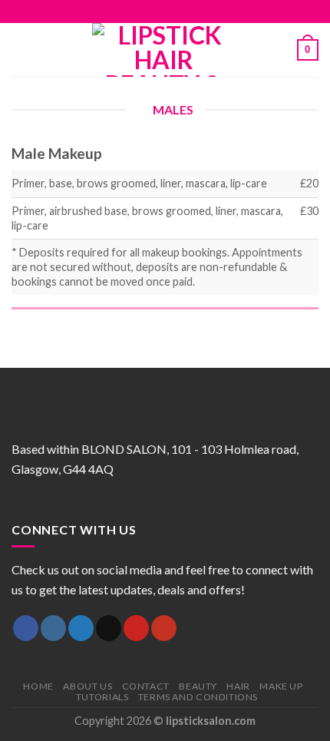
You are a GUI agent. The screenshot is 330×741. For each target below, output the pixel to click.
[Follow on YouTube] (201, 11)
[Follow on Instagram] (142, 11)
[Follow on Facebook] (128, 11)
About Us (87, 686)
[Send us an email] (172, 11)
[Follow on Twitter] (157, 11)
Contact (146, 686)
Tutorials (102, 697)
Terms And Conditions (198, 697)
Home (38, 686)
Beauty (198, 686)
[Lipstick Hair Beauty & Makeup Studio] (163, 50)
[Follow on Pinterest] (187, 11)
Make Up (280, 686)
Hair (237, 686)
